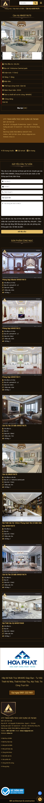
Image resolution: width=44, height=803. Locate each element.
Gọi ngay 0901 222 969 (22, 692)
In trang (32, 151)
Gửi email (21, 151)
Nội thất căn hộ (6, 756)
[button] (40, 36)
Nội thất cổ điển (18, 8)
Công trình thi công (8, 763)
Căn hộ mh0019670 (9, 474)
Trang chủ (8, 8)
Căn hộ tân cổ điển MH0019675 (14, 426)
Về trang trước (8, 151)
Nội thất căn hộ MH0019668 (13, 623)
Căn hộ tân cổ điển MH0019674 (14, 575)
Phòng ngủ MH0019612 (11, 328)
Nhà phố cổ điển (7, 745)
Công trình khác (7, 752)
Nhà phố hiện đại (7, 749)
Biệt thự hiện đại (7, 742)
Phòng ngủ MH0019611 (11, 377)
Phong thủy (5, 766)
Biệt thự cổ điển (7, 738)
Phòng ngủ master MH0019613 (14, 280)
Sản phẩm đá (6, 759)
